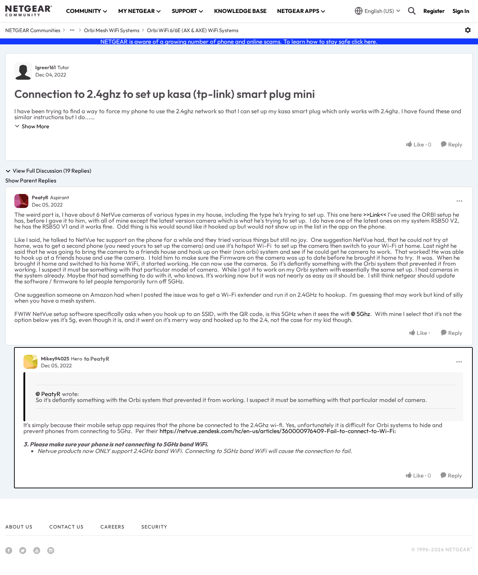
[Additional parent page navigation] (72, 30)
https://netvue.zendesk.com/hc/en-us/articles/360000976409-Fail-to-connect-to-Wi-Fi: (278, 430)
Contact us (66, 527)
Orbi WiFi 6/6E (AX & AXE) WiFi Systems (192, 30)
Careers (112, 527)
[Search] (412, 11)
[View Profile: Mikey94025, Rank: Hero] (30, 362)
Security (154, 527)
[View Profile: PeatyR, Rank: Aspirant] (21, 201)
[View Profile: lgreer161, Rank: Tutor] (23, 71)
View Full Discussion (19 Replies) (52, 171)
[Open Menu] (468, 30)
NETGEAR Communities (32, 30)
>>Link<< (374, 214)
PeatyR (40, 197)
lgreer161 (45, 67)
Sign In (460, 10)
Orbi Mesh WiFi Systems (111, 30)
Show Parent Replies (30, 180)
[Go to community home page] (28, 10)
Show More (35, 126)
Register (434, 10)
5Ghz (363, 313)
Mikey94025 (55, 358)
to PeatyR (96, 358)
